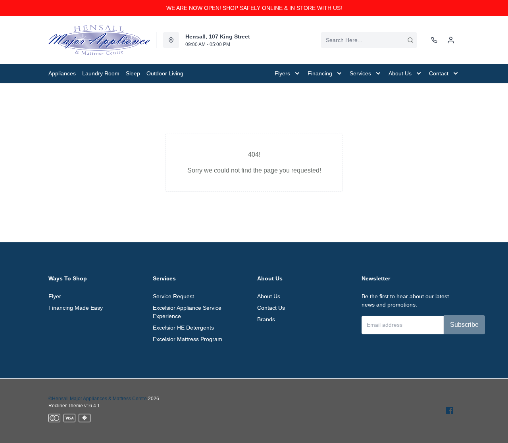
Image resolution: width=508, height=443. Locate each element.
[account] (451, 40)
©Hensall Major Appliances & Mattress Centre (97, 398)
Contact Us (271, 308)
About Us (268, 296)
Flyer (54, 296)
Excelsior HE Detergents (183, 327)
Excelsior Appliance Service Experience (187, 312)
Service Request (173, 296)
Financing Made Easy (75, 308)
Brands (266, 319)
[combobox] (369, 40)
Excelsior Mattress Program (187, 339)
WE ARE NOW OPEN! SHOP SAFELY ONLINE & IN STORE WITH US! (254, 8)
